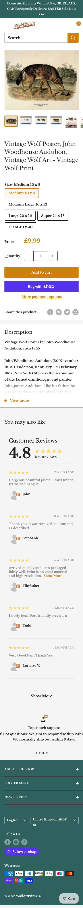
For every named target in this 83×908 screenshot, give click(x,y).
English (12, 820)
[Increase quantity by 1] (52, 256)
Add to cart (41, 272)
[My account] (66, 25)
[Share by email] (75, 312)
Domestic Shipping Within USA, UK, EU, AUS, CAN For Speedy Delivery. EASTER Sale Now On (41, 9)
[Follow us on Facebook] (7, 842)
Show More (53, 576)
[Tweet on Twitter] (67, 312)
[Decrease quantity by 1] (28, 256)
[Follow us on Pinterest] (24, 842)
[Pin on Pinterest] (59, 312)
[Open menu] (6, 25)
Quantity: (12, 256)
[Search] (73, 38)
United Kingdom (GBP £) (50, 821)
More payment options (41, 297)
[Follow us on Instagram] (16, 842)
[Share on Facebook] (50, 312)
